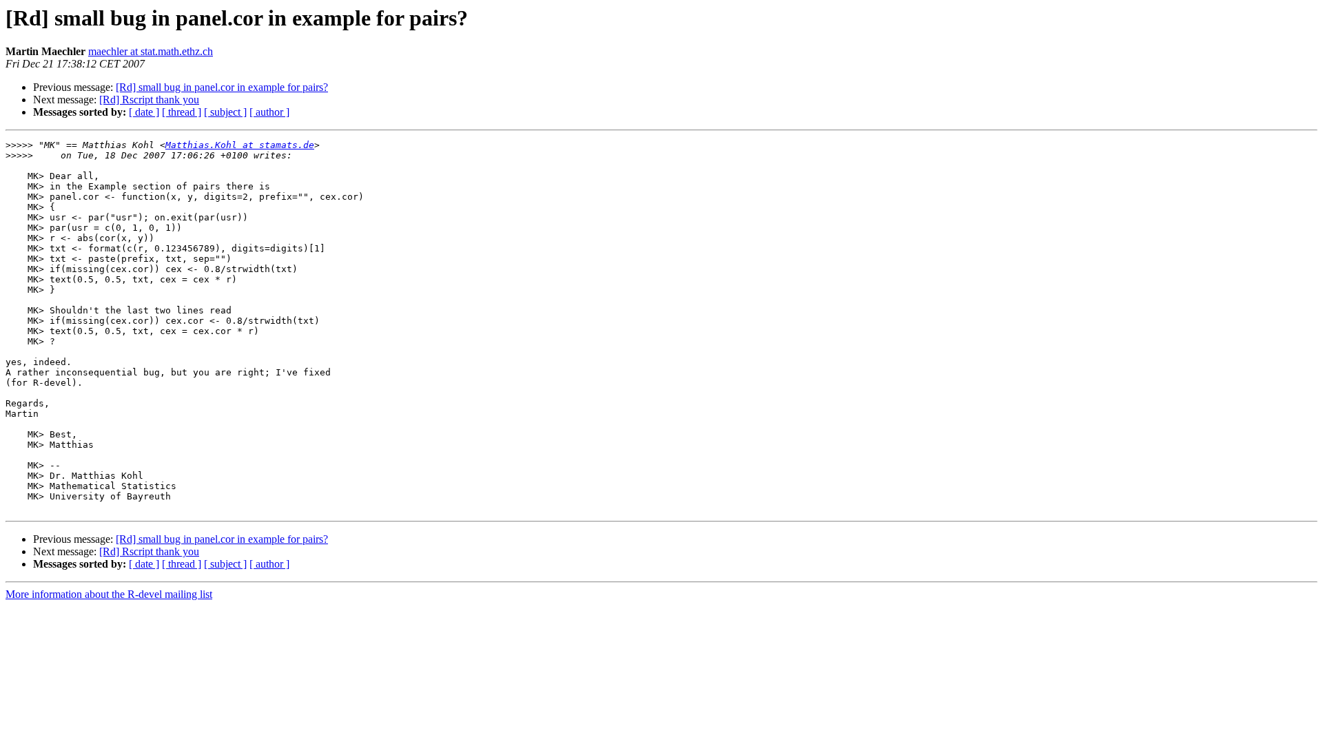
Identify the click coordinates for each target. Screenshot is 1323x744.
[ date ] (144, 112)
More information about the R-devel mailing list (109, 594)
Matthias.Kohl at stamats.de (239, 145)
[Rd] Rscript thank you (149, 99)
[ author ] (269, 112)
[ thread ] (181, 112)
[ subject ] (225, 112)
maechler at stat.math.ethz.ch (150, 51)
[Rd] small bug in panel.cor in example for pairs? (222, 87)
